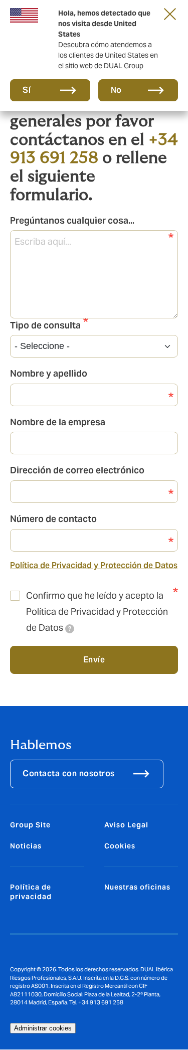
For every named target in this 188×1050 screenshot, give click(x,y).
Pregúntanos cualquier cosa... (72, 220)
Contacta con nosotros (69, 773)
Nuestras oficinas (137, 887)
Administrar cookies (43, 1028)
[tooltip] (69, 628)
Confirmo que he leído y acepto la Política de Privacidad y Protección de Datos (97, 612)
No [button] (116, 90)
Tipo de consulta (45, 325)
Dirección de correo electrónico (77, 470)
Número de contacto (53, 518)
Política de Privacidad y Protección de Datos (93, 565)
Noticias (26, 845)
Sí (27, 90)
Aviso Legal (126, 824)
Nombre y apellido (48, 373)
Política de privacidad (31, 892)
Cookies (119, 845)
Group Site (30, 824)
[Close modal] (170, 14)
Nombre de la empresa (57, 422)
